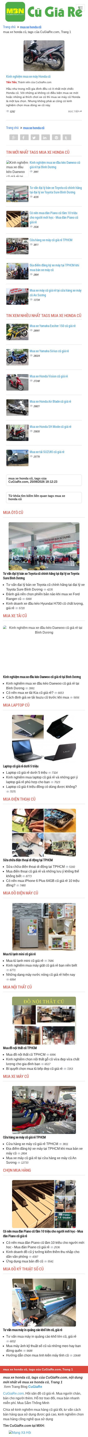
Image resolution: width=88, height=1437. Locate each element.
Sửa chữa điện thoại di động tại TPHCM (28, 860)
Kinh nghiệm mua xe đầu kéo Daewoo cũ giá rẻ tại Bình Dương (55, 164)
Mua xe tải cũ (15, 615)
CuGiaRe (35, 1386)
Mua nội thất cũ (17, 986)
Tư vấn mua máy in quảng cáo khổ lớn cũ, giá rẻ (32, 1330)
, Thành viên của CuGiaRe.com (28, 82)
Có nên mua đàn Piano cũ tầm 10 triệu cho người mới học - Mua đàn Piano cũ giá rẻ (54, 217)
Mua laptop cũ (16, 705)
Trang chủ (9, 27)
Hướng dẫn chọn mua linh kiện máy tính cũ (38, 1355)
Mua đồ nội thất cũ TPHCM (20, 1048)
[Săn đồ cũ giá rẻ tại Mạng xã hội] (20, 1432)
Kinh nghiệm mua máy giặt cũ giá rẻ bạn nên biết (41, 965)
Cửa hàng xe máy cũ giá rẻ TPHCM (51, 240)
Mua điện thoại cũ (19, 799)
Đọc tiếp (74, 111)
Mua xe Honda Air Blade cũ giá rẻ (50, 401)
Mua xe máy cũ (16, 1076)
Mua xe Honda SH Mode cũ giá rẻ (50, 426)
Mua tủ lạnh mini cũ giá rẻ (19, 954)
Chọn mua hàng (17, 1170)
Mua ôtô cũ (13, 512)
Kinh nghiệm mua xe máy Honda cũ (28, 76)
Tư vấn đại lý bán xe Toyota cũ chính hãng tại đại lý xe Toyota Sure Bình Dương (56, 189)
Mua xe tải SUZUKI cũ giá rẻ (47, 452)
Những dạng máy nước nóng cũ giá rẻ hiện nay (40, 974)
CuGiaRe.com (13, 1393)
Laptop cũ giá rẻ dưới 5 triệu (20, 766)
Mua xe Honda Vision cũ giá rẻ (49, 376)
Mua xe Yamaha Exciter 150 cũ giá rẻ (53, 326)
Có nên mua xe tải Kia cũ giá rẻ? (30, 692)
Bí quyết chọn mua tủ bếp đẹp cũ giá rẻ (34, 1068)
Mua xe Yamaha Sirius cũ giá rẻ (49, 351)
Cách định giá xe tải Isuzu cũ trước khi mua (38, 697)
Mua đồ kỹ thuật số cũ (23, 1268)
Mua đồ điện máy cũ (20, 892)
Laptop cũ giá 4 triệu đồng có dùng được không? (41, 786)
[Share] (14, 138)
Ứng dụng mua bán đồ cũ (25, 1261)
